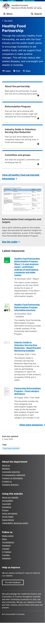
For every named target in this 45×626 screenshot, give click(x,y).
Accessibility (7, 500)
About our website (10, 497)
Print (18, 71)
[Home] (22, 5)
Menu (9, 14)
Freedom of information (12, 478)
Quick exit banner (9, 513)
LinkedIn (5, 549)
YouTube (6, 555)
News (4, 539)
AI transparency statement (13, 475)
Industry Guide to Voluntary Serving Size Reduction (20, 131)
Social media (7, 516)
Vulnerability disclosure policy (15, 523)
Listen (8, 71)
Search (38, 14)
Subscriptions (8, 520)
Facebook (6, 545)
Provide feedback (13, 582)
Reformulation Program (18, 106)
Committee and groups (17, 155)
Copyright (6, 504)
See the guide (9, 241)
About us (6, 465)
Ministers (6, 468)
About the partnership (17, 86)
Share (28, 71)
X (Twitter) (6, 552)
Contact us (7, 481)
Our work (8, 20)
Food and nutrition (11, 448)
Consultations (8, 542)
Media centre (7, 536)
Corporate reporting (11, 472)
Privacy (5, 510)
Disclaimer (6, 507)
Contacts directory (10, 484)
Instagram (6, 558)
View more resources (31, 424)
